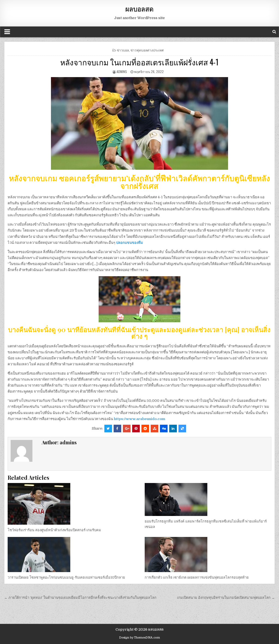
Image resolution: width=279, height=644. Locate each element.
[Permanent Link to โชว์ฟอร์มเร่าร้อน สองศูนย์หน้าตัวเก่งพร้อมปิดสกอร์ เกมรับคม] (71, 504)
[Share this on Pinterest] (136, 428)
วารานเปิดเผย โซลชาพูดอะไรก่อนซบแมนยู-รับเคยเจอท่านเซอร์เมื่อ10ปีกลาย (66, 577)
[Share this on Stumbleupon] (154, 428)
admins (122, 71)
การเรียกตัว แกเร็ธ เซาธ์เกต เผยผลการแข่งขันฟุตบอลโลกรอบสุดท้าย (197, 577)
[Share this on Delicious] (182, 428)
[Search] (274, 32)
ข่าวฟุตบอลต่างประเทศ (147, 50)
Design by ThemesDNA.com (139, 637)
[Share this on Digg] (164, 428)
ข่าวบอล (123, 50)
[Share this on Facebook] (117, 428)
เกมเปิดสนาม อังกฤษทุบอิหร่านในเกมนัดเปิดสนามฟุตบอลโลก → (226, 598)
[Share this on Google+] (127, 428)
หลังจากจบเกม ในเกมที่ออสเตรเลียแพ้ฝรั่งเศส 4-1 (139, 62)
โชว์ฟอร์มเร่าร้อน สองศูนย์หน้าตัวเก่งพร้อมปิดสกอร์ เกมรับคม (54, 530)
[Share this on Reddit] (145, 428)
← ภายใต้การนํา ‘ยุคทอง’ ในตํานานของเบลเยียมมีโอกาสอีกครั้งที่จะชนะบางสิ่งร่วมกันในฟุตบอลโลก (80, 598)
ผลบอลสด (139, 8)
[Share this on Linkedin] (173, 428)
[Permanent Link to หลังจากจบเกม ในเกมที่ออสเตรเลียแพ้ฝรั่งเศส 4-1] (139, 123)
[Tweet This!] (108, 428)
